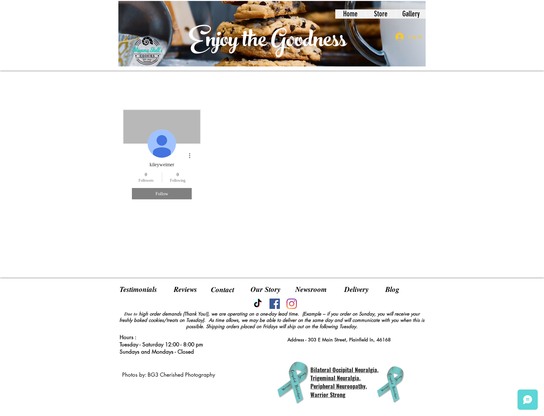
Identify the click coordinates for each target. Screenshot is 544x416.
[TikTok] (257, 304)
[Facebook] (274, 304)
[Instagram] (291, 304)
